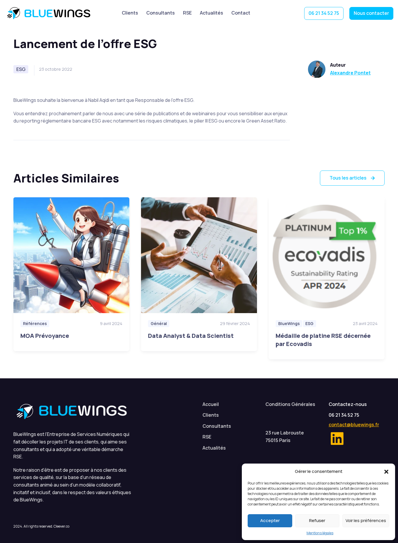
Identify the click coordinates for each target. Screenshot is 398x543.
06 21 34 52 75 (324, 13)
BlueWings (53, 13)
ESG (21, 69)
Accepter (270, 520)
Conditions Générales (290, 404)
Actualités (211, 13)
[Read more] (71, 255)
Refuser (317, 520)
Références (35, 323)
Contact (240, 13)
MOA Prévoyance (44, 336)
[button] (386, 471)
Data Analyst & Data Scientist (191, 336)
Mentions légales (320, 532)
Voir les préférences (366, 520)
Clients (130, 13)
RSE (187, 13)
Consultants (160, 13)
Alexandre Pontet (350, 73)
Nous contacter (371, 13)
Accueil (210, 404)
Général (159, 323)
